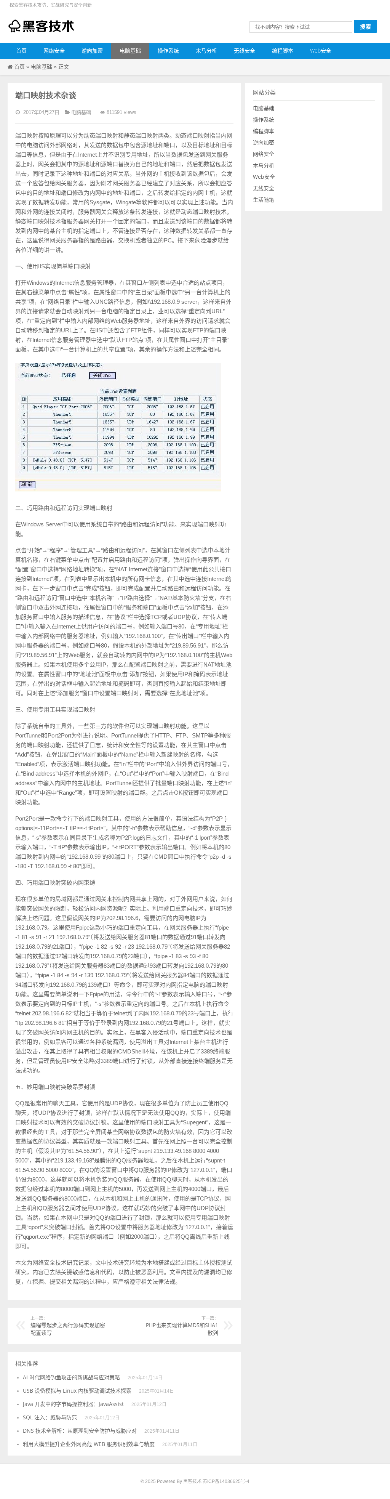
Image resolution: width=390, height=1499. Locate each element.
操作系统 (168, 50)
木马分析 (206, 50)
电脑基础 (130, 50)
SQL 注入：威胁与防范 (50, 1417)
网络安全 (54, 50)
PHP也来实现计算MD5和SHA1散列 (182, 1325)
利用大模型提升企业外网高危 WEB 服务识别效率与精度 (89, 1444)
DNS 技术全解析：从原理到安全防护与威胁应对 (80, 1430)
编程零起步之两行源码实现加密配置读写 (67, 1325)
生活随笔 (263, 199)
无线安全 (244, 50)
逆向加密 (92, 50)
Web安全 (320, 50)
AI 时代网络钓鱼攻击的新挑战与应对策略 (71, 1377)
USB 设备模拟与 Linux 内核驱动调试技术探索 (77, 1390)
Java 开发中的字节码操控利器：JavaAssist (73, 1404)
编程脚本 (282, 50)
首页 (21, 50)
